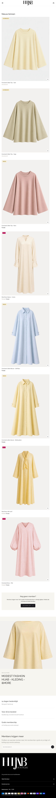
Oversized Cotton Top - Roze (9, 225)
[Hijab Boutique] (28, 3)
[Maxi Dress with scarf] (25, 478)
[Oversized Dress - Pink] (25, 549)
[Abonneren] (52, 746)
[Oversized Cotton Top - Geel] (25, 49)
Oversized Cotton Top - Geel (9, 82)
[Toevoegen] (48, 79)
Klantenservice (6, 784)
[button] (2, 3)
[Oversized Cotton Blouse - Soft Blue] (25, 335)
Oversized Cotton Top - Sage (9, 154)
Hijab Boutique (5, 779)
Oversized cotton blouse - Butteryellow (12, 440)
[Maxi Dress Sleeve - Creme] (25, 263)
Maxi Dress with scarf (7, 511)
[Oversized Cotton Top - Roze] (25, 192)
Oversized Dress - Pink (7, 583)
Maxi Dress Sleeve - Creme (8, 297)
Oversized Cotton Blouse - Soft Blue (11, 368)
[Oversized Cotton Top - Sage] (25, 120)
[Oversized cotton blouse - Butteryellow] (25, 406)
